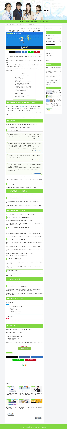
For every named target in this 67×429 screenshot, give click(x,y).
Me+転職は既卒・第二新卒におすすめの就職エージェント (24, 75)
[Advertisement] (24, 375)
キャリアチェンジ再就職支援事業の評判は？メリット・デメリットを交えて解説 (53, 68)
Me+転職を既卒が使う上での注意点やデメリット (23, 81)
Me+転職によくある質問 (19, 93)
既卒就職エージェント (24, 106)
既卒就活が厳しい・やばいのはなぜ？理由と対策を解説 (53, 72)
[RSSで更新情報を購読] (25, 365)
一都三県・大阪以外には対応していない (22, 83)
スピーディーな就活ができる (21, 90)
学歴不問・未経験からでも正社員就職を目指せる (24, 86)
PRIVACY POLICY (36, 426)
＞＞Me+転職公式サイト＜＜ (24, 348)
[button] (60, 28)
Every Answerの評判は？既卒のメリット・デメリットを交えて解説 (53, 80)
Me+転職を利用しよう (19, 97)
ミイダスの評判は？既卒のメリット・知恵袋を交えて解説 (53, 83)
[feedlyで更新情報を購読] (23, 365)
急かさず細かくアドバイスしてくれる (22, 89)
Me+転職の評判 (17, 77)
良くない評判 (18, 80)
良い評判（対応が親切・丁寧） (21, 78)
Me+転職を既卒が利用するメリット (21, 84)
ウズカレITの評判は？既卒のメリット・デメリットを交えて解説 (53, 76)
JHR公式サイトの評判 (37, 150)
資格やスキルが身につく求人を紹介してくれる (24, 87)
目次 (23, 73)
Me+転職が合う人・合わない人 (20, 96)
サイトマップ (30, 426)
